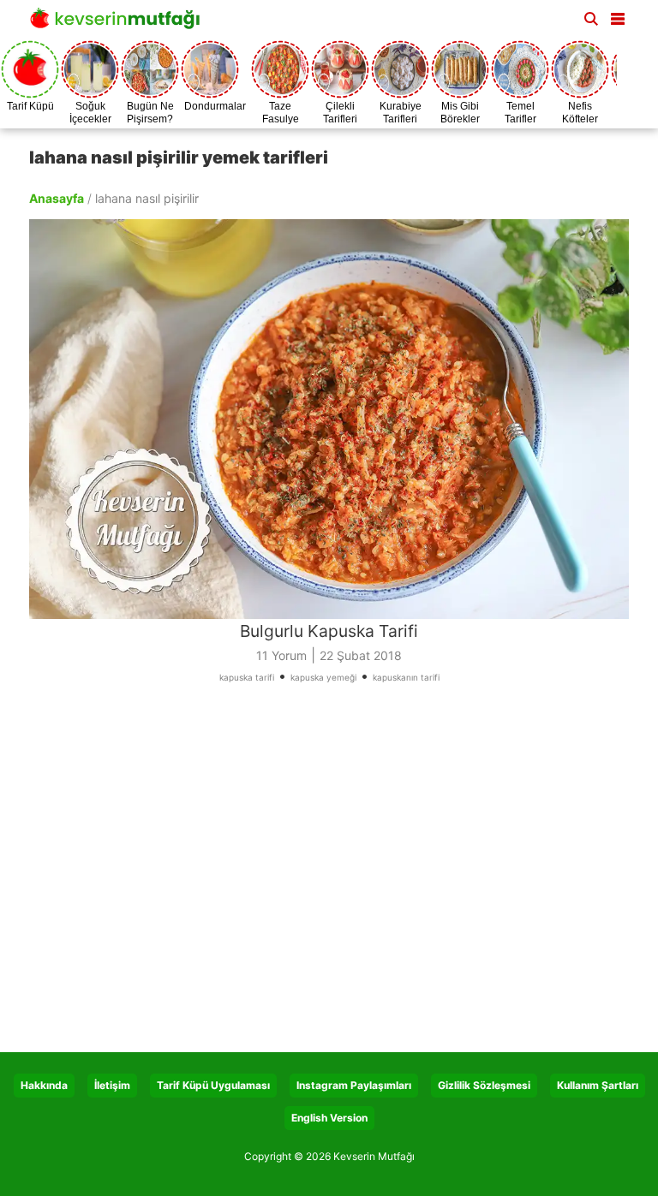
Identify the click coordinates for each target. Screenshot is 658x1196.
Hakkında (44, 1085)
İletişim (112, 1085)
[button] (617, 15)
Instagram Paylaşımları (353, 1085)
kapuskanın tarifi (406, 677)
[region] (329, 874)
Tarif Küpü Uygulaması (213, 1085)
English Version (329, 1117)
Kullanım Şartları (597, 1085)
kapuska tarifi (246, 677)
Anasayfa (56, 198)
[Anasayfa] (119, 23)
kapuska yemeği (323, 677)
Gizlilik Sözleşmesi (484, 1085)
